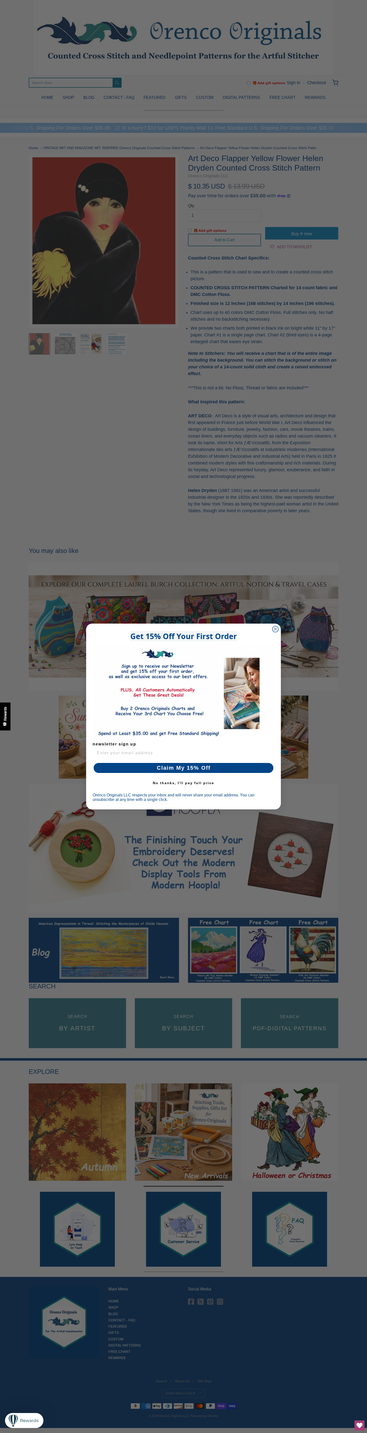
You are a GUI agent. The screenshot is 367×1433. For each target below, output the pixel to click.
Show (5, 716)
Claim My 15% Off (183, 768)
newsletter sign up (114, 744)
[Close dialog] (275, 629)
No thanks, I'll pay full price (183, 783)
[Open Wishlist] (360, 1426)
